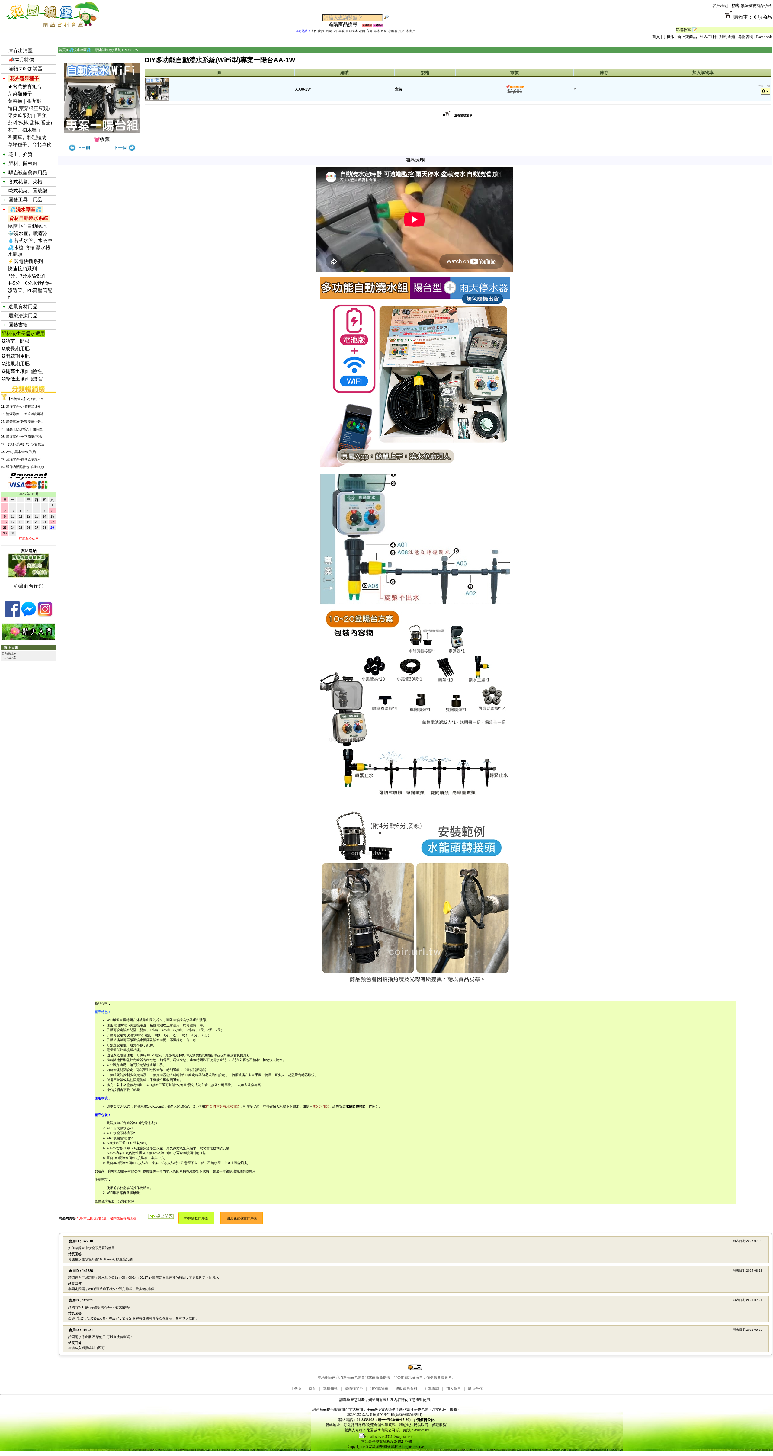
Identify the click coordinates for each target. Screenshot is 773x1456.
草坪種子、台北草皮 (29, 144)
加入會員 (453, 1389)
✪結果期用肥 (16, 363)
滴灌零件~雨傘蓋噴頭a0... (25, 459)
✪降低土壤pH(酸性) (22, 378)
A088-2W (131, 50)
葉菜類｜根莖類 (25, 101)
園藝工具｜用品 (25, 199)
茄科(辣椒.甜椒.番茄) (30, 122)
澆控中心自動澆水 (27, 226)
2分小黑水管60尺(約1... (23, 452)
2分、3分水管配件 (27, 275)
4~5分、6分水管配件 (30, 283)
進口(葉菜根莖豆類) (29, 108)
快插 (321, 31)
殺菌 (362, 31)
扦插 (401, 31)
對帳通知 (727, 36)
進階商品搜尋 (345, 24)
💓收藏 (102, 139)
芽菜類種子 (20, 93)
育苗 (369, 31)
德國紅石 (331, 31)
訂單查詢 (432, 1389)
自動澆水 (352, 31)
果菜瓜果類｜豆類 (27, 115)
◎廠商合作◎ (28, 585)
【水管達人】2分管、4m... (26, 399)
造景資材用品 (22, 306)
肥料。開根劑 (22, 163)
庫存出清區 (20, 50)
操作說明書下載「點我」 (125, 1090)
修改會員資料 (406, 1389)
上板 (314, 31)
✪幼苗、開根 (16, 341)
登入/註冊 (708, 36)
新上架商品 (687, 36)
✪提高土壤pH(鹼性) (22, 371)
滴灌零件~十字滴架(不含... (25, 436)
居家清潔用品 (22, 315)
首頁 (656, 36)
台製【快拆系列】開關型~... (26, 429)
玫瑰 (384, 31)
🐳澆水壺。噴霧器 (28, 233)
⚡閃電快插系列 (25, 261)
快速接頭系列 (22, 268)
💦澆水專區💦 (25, 209)
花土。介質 (20, 154)
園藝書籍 (18, 324)
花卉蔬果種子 (24, 78)
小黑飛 (392, 31)
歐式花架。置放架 (27, 190)
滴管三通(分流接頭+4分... (24, 421)
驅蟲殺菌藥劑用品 (27, 172)
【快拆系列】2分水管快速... (26, 444)
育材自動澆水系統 (28, 218)
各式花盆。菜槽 (25, 181)
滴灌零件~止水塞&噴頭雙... (26, 414)
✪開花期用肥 (16, 356)
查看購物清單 (463, 115)
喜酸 (341, 31)
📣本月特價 (21, 59)
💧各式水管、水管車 (30, 240)
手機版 (669, 36)
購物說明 (745, 36)
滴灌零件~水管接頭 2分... (24, 406)
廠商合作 (475, 1389)
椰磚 (377, 31)
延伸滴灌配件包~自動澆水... (26, 467)
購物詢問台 (354, 1389)
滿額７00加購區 (25, 68)
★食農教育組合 (25, 86)
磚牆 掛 (410, 31)
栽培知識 (330, 1389)
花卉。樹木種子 (25, 130)
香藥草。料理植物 (27, 137)
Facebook (764, 36)
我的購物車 (379, 1389)
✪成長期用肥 (16, 348)
